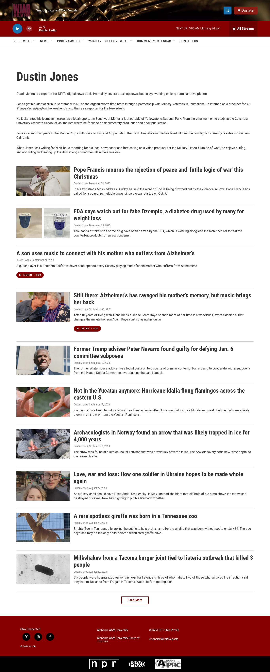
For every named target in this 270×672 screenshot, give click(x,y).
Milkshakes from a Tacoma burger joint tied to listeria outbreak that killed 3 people (163, 561)
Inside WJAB (22, 41)
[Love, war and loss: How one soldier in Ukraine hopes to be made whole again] (43, 485)
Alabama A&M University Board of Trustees (118, 640)
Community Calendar (154, 41)
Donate (247, 10)
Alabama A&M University (112, 630)
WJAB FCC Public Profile (164, 630)
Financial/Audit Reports (163, 639)
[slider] (35, 28)
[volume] (29, 28)
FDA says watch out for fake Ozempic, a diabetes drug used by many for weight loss (159, 215)
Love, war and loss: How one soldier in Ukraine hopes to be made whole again (158, 477)
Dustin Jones (81, 183)
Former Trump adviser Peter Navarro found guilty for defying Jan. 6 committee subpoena (153, 352)
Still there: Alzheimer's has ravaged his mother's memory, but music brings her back (162, 299)
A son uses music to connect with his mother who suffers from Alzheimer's (105, 253)
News (44, 41)
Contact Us (189, 41)
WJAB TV (94, 41)
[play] (17, 28)
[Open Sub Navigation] (34, 41)
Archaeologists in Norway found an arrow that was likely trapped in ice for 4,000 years (162, 436)
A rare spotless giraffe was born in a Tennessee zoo (135, 516)
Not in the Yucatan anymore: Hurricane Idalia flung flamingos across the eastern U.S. (159, 394)
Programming (68, 41)
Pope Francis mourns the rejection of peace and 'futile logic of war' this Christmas (158, 173)
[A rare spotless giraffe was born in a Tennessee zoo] (43, 527)
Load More (135, 600)
